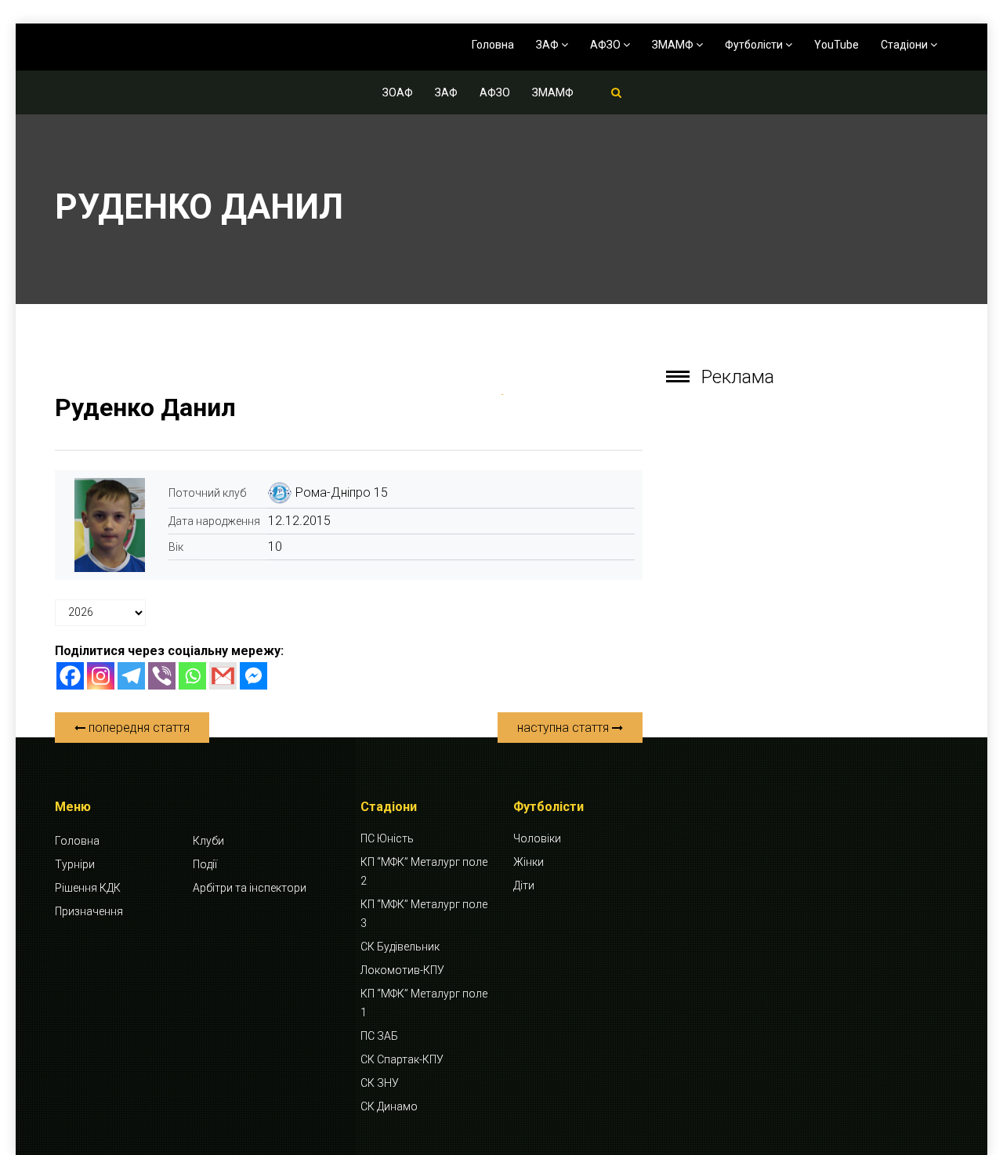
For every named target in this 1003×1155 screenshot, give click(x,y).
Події (205, 864)
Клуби (208, 841)
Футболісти (755, 44)
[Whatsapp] (192, 676)
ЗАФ (548, 44)
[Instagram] (100, 676)
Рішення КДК (88, 888)
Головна (493, 44)
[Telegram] (131, 676)
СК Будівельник (400, 946)
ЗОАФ (397, 92)
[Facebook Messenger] (253, 676)
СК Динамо (389, 1106)
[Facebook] (70, 676)
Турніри (75, 864)
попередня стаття (137, 727)
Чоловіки (537, 838)
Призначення (89, 911)
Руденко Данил (145, 407)
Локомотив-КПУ (402, 970)
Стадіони (905, 44)
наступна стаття (564, 727)
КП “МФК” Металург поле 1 (423, 1003)
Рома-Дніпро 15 (341, 492)
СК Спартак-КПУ (402, 1059)
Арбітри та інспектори (249, 888)
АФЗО (606, 44)
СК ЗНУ (379, 1083)
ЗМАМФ (674, 44)
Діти (523, 885)
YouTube (836, 44)
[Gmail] (223, 676)
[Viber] (162, 676)
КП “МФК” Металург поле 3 (423, 913)
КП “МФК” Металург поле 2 (423, 871)
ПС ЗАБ (379, 1036)
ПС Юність (387, 838)
